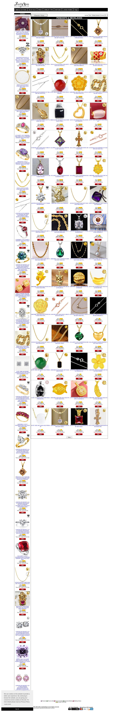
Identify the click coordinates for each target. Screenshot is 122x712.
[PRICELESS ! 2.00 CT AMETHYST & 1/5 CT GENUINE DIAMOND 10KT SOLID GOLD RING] (22, 153)
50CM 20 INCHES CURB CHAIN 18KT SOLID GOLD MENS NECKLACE (22, 111)
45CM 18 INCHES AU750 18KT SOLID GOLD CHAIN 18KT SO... (79, 259)
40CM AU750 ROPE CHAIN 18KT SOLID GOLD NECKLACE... (79, 204)
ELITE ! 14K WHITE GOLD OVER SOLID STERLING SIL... (41, 398)
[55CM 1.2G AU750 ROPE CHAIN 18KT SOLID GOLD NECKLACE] (22, 179)
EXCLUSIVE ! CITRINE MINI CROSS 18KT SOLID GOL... (79, 148)
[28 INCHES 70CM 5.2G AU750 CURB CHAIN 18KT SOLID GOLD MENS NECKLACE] (79, 305)
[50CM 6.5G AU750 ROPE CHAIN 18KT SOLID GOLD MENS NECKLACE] (60, 222)
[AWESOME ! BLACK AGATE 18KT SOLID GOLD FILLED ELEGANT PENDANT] (60, 361)
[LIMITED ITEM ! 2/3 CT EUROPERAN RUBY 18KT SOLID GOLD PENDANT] (79, 416)
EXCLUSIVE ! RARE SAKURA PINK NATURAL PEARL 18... (98, 259)
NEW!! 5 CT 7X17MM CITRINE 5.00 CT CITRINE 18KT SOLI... (40, 120)
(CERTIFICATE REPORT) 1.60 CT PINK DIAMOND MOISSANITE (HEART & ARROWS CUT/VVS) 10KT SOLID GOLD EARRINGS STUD (22, 688)
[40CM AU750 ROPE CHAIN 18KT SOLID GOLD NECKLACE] (79, 194)
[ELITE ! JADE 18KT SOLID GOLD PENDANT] (98, 111)
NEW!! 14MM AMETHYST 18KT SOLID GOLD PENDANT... (98, 204)
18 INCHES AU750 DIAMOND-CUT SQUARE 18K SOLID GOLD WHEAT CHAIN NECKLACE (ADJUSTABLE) (22, 215)
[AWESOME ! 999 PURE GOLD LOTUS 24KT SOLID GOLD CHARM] (79, 83)
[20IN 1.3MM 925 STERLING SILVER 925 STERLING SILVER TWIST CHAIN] (79, 27)
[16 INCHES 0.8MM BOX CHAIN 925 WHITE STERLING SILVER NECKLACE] (79, 361)
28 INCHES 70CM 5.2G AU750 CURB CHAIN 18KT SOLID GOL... (79, 315)
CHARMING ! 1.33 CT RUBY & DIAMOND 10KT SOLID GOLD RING (22, 241)
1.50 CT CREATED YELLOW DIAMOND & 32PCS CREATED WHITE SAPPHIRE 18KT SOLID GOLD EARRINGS (22, 295)
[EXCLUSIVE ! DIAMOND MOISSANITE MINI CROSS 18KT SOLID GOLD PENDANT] (98, 416)
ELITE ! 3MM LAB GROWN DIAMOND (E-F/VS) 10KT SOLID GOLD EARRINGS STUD (22, 372)
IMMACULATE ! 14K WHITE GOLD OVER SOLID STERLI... (60, 120)
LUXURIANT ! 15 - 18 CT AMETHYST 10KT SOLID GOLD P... (40, 176)
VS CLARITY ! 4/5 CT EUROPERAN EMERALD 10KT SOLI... (79, 343)
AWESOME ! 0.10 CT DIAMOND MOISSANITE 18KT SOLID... (40, 37)
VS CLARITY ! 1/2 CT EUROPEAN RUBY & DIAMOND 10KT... (60, 176)
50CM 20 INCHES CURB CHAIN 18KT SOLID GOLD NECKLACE (22, 583)
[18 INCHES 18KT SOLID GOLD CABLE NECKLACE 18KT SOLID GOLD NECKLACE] (40, 138)
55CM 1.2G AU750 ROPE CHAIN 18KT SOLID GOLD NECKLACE (22, 189)
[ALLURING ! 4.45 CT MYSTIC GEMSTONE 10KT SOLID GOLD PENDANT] (60, 138)
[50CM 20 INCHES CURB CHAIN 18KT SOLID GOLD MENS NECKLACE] (22, 101)
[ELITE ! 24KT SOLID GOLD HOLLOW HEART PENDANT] (79, 111)
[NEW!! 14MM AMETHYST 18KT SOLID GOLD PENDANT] (98, 194)
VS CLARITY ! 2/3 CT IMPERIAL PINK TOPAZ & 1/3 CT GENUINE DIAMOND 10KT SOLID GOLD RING (22, 137)
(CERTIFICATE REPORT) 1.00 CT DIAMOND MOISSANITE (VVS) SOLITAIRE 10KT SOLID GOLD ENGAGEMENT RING (22, 531)
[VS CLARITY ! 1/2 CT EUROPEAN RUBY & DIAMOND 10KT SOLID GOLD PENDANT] (60, 166)
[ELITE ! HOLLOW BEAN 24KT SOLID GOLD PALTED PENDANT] (98, 277)
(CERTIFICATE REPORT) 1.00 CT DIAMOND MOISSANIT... (79, 232)
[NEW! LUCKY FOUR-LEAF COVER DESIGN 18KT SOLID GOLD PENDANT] (22, 338)
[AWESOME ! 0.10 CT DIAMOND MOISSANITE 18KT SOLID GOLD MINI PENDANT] (40, 27)
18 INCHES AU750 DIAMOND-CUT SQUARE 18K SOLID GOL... (40, 93)
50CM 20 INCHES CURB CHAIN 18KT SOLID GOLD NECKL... (40, 232)
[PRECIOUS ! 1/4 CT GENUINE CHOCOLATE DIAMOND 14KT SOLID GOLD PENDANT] (22, 468)
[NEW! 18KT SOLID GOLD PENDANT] (60, 194)
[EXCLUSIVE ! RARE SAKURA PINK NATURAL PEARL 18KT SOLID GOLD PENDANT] (98, 249)
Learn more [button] (7, 704)
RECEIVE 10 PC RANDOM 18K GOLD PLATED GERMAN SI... (98, 232)
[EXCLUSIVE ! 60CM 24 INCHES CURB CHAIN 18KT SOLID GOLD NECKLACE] (60, 333)
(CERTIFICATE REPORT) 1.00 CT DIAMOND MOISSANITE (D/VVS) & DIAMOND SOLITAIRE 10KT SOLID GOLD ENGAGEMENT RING (23, 504)
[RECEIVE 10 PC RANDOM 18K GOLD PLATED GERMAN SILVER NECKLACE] (98, 222)
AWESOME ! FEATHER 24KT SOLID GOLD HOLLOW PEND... (98, 398)
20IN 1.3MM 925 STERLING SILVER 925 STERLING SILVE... (79, 37)
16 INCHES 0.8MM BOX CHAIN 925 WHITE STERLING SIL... (79, 370)
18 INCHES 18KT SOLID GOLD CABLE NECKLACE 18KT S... (40, 148)
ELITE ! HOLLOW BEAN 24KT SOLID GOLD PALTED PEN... (98, 287)
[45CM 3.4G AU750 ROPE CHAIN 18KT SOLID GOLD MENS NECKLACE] (40, 249)
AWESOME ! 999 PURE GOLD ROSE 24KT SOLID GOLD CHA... (40, 315)
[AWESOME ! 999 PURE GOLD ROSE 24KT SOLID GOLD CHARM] (40, 305)
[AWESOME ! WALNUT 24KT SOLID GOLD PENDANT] (79, 277)
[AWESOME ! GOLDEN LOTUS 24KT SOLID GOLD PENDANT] (98, 166)
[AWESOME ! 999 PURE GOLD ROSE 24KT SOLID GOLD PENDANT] (40, 277)
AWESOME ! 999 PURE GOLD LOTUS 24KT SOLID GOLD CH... (79, 93)
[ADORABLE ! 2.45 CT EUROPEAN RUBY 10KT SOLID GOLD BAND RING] (22, 416)
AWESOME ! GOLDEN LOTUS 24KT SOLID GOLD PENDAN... (98, 176)
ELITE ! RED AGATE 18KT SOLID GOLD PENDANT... (59, 93)
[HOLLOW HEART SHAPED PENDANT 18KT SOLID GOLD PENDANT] (98, 333)
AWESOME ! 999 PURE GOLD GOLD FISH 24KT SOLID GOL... (98, 65)
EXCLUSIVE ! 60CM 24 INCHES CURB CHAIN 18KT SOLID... (59, 343)
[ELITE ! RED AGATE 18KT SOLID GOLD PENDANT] (60, 83)
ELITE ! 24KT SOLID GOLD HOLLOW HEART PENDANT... (79, 120)
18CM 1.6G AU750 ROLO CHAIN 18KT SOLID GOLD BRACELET (22, 86)
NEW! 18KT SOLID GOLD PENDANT (60, 203)
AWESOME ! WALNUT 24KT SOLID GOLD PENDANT (79, 287)
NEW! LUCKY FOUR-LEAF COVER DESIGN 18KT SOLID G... (98, 93)
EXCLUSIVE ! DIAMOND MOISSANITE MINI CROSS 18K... (98, 426)
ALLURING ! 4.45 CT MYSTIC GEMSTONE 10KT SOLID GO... (60, 148)
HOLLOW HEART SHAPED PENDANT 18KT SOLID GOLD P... (98, 343)
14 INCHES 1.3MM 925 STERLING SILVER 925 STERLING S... (98, 315)
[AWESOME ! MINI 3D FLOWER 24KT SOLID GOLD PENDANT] (98, 361)
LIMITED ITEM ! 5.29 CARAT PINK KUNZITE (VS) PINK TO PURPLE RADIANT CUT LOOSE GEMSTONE (22, 661)
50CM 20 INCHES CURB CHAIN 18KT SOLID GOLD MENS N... (79, 65)
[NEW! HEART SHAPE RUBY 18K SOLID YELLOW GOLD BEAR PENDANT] (22, 598)
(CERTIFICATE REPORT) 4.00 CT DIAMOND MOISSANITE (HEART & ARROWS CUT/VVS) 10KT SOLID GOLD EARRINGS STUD (22, 634)
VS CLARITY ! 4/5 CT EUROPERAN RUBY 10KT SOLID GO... (79, 176)
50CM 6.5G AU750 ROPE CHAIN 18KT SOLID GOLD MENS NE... (60, 232)
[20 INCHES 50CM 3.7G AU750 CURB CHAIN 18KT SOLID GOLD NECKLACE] (60, 27)
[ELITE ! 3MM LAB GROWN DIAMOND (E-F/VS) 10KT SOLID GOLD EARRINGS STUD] (22, 363)
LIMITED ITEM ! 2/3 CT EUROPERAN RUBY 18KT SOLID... (79, 426)
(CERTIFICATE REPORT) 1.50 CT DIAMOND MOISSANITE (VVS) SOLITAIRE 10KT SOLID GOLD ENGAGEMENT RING (22, 321)
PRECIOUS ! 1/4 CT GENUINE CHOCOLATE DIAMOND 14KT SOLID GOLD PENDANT (22, 478)
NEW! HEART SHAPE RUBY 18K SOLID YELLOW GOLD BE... (40, 65)
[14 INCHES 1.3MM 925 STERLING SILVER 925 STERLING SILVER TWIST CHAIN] (98, 305)
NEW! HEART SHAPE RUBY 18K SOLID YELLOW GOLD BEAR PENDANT (22, 607)
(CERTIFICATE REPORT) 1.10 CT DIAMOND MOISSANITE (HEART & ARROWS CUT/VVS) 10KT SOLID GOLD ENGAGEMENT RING (22, 399)
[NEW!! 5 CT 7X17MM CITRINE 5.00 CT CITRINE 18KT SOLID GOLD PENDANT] (40, 111)
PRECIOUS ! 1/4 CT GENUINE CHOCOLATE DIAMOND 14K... (98, 37)
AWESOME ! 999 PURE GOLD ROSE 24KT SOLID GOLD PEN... (40, 287)
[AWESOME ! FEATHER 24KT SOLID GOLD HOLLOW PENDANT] (98, 388)
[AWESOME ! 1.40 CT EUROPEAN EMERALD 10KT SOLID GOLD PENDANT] (60, 249)
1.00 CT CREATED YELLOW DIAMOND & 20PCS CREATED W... (79, 398)
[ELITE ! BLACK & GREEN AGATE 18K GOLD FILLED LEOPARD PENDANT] (60, 277)
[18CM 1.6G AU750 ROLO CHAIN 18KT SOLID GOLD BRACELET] (22, 76)
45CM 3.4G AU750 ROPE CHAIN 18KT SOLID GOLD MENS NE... (40, 259)
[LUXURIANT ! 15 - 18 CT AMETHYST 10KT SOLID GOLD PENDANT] (40, 166)
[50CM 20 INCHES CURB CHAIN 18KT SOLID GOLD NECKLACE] (22, 574)
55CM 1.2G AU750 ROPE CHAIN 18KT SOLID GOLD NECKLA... (60, 65)
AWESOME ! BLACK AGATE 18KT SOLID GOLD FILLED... (60, 370)
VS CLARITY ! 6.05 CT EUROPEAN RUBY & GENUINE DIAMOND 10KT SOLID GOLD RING (22, 558)
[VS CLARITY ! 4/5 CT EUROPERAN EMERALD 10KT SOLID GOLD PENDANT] (79, 333)
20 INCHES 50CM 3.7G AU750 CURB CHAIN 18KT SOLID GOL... (59, 37)
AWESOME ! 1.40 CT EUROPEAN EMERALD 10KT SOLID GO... (60, 259)
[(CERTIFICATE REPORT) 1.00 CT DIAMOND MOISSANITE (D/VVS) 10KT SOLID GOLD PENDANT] (79, 222)
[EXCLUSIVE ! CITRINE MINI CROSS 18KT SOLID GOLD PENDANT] (79, 138)
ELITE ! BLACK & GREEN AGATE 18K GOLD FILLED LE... (59, 287)
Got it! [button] (17, 709)
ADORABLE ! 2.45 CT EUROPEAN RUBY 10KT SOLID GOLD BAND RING (22, 425)
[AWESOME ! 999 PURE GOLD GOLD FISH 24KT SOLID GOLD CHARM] (98, 55)
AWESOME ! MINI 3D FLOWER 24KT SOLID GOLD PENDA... (98, 370)
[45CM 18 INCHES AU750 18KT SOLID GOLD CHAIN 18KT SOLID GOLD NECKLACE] (79, 249)
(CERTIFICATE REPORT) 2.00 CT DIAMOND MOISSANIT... (40, 204)
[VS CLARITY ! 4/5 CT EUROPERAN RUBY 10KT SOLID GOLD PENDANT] (79, 166)
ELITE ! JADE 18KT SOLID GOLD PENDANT (98, 120)
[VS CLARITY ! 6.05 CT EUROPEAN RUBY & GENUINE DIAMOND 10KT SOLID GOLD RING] (22, 547)
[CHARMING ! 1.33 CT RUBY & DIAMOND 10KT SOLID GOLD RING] (22, 231)
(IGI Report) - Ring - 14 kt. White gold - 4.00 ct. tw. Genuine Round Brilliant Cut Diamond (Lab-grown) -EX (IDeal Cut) (22, 33)
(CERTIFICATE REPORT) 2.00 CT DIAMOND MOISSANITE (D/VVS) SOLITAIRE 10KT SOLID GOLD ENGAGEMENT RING (22, 452)
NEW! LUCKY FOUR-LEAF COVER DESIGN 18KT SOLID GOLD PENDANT (22, 347)
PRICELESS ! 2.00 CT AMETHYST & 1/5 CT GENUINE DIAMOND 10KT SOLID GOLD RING (22, 163)
